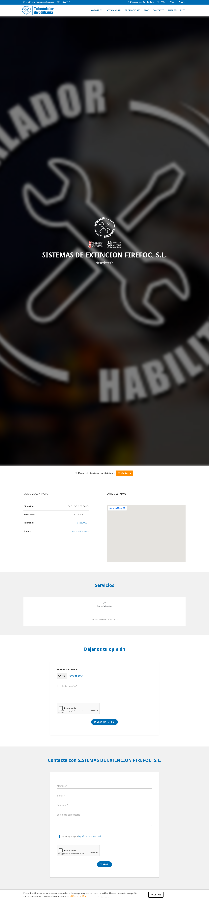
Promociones (132, 10)
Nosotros (96, 10)
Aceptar (156, 895)
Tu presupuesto (177, 10)
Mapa (81, 473)
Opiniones (109, 473)
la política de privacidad (89, 836)
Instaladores (114, 10)
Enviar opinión (104, 722)
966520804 (83, 522)
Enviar (104, 864)
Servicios (94, 473)
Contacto (158, 10)
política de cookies (77, 896)
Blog (146, 10)
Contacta (126, 473)
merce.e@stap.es (80, 530)
